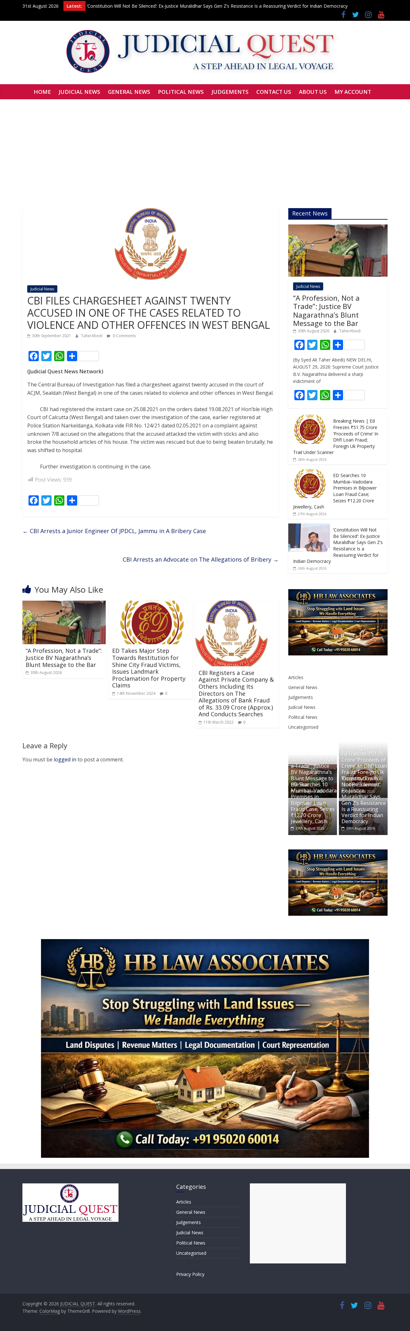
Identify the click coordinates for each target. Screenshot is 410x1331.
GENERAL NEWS (129, 91)
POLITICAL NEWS (181, 91)
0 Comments (124, 335)
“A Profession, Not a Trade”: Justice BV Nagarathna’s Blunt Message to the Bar (64, 657)
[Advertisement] (205, 147)
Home (42, 91)
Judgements (300, 697)
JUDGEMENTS (230, 91)
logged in (65, 759)
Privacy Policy (190, 1274)
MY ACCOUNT (352, 91)
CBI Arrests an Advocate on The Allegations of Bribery (201, 559)
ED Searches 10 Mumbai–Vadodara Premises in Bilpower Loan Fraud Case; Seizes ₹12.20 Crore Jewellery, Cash (335, 491)
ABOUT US (313, 91)
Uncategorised (303, 727)
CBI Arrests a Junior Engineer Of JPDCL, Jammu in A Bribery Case (114, 531)
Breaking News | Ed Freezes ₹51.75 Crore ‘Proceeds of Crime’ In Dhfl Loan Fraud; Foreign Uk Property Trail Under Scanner (335, 436)
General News (302, 687)
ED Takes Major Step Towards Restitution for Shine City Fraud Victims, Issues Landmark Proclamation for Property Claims (148, 668)
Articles (295, 677)
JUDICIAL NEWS (79, 91)
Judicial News (42, 289)
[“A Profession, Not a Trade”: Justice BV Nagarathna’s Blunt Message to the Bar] (64, 604)
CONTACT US (273, 91)
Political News (302, 717)
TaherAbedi (92, 335)
